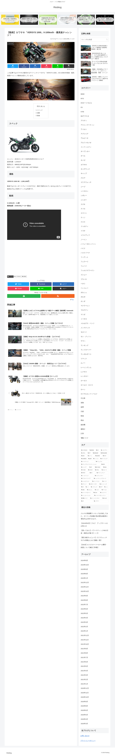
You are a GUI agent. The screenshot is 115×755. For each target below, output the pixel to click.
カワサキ (11, 276)
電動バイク (84, 438)
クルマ (83, 178)
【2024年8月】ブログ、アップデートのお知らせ (94, 524)
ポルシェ (84, 292)
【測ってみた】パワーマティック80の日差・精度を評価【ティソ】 (94, 532)
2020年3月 (84, 723)
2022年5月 (84, 613)
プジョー (84, 275)
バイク (83, 248)
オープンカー (85, 151)
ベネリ (83, 283)
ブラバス (84, 279)
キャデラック (85, 169)
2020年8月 (84, 706)
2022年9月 (84, 596)
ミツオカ (84, 319)
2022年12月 (85, 582)
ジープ (83, 187)
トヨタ (83, 231)
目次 (38, 106)
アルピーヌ (84, 138)
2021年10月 (85, 644)
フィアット (84, 257)
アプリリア (84, 134)
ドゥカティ (84, 226)
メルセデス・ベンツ (87, 323)
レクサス (84, 372)
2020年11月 (85, 693)
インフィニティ (86, 147)
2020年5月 (84, 715)
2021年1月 (84, 684)
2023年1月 (84, 578)
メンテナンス (85, 328)
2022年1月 (84, 631)
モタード (84, 332)
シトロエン (84, 191)
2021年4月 (84, 671)
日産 (82, 411)
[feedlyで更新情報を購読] (23, 296)
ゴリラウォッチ (86, 182)
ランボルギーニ (86, 354)
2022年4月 (84, 618)
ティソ (83, 217)
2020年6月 (84, 710)
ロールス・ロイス (87, 385)
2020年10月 (85, 697)
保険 (82, 403)
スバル (83, 209)
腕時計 (83, 429)
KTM (82, 112)
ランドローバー (86, 350)
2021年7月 (84, 657)
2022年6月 (84, 609)
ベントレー (84, 288)
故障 (82, 407)
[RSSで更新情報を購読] (58, 296)
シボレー (84, 195)
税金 (82, 420)
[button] (68, 66)
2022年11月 (85, 587)
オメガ (83, 160)
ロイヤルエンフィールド (89, 394)
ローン (83, 389)
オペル (83, 156)
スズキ (83, 204)
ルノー (83, 363)
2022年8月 (84, 600)
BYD (82, 98)
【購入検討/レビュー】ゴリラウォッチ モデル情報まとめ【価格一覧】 (94, 539)
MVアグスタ (85, 116)
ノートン (84, 239)
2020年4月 (84, 719)
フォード (84, 266)
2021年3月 (84, 675)
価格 (38, 113)
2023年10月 (85, 565)
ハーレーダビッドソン (88, 244)
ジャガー (84, 200)
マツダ (83, 314)
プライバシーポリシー (88, 741)
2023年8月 (84, 574)
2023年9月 (84, 569)
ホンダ (83, 301)
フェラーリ (84, 261)
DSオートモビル (86, 103)
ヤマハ (83, 341)
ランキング (84, 345)
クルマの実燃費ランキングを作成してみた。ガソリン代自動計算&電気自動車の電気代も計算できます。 (94, 516)
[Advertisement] (41, 261)
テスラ (83, 222)
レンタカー (84, 376)
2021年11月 (85, 640)
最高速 (24, 276)
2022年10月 (85, 591)
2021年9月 (84, 648)
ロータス (84, 380)
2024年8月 (84, 560)
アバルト (84, 129)
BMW (82, 94)
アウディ (84, 120)
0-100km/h (18, 276)
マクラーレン (85, 306)
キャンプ (84, 173)
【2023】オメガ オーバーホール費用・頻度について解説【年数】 (94, 546)
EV (82, 107)
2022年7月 (84, 604)
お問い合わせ (84, 736)
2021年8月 (84, 653)
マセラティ (84, 310)
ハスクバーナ (85, 253)
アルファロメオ (86, 142)
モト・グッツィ (86, 336)
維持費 (83, 425)
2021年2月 (84, 679)
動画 (38, 115)
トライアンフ (85, 235)
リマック (84, 358)
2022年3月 (84, 622)
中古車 (83, 398)
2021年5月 (84, 666)
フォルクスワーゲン (87, 270)
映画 (82, 416)
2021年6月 (84, 662)
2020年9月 (84, 701)
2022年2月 (84, 626)
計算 (82, 433)
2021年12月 (85, 635)
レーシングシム (86, 367)
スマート (84, 213)
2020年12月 (85, 688)
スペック (40, 110)
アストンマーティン (87, 125)
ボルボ (83, 297)
